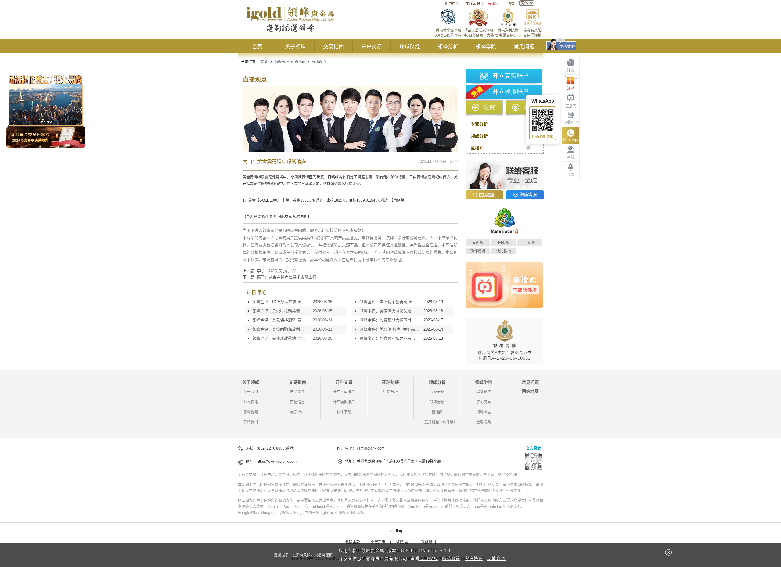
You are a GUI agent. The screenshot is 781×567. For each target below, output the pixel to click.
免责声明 (378, 542)
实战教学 (483, 392)
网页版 (503, 243)
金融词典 (483, 422)
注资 (489, 107)
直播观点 (318, 62)
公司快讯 (250, 402)
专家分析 (437, 392)
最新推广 (297, 412)
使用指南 (503, 251)
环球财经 (409, 47)
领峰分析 (447, 47)
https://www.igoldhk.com (277, 461)
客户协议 (474, 558)
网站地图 (530, 391)
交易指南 (333, 47)
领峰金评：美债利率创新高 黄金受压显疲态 (390, 302)
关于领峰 (295, 47)
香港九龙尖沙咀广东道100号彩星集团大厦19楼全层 (399, 461)
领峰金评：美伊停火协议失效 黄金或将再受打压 (390, 311)
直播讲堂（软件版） (440, 422)
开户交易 (371, 47)
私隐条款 (352, 542)
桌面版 (477, 243)
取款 (529, 107)
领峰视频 (250, 412)
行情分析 (390, 392)
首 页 (264, 62)
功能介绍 (496, 558)
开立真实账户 (510, 76)
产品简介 (297, 392)
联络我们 (250, 422)
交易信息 (297, 402)
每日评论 (256, 292)
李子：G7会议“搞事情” (276, 270)
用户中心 (452, 4)
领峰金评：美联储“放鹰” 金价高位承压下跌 (390, 329)
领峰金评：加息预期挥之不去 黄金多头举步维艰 (390, 338)
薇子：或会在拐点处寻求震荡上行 (286, 277)
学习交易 (483, 402)
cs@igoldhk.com (370, 448)
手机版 (529, 243)
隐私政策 (451, 558)
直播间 (493, 4)
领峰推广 (403, 542)
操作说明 (477, 251)
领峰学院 (486, 47)
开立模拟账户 (510, 91)
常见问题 (524, 47)
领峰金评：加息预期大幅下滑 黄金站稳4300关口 (390, 320)
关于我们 (250, 392)
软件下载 (344, 412)
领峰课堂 (483, 412)
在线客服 (472, 4)
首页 (257, 47)
